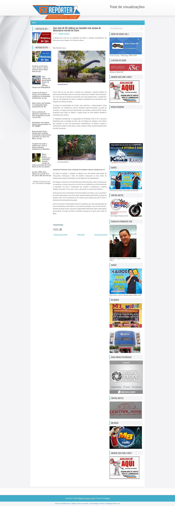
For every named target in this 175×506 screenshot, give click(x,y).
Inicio (34, 22)
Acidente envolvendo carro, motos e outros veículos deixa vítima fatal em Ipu (40, 68)
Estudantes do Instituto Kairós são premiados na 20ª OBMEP (41, 124)
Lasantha (85, 503)
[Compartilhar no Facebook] (61, 229)
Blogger (48, 183)
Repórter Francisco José (86, 498)
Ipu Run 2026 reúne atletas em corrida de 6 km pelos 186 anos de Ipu (41, 173)
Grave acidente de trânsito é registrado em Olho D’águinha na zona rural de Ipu (41, 114)
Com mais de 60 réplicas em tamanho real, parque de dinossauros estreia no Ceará (77, 29)
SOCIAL (67, 34)
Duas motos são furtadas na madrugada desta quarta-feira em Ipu (41, 105)
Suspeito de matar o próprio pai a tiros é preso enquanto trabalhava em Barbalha (41, 146)
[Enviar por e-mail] (54, 229)
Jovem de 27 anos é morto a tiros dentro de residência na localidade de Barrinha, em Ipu (41, 95)
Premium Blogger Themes (96, 503)
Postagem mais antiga (100, 234)
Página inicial (81, 234)
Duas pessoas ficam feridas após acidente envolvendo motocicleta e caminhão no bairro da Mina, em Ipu (41, 134)
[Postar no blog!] (56, 229)
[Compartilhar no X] (58, 229)
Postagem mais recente (60, 234)
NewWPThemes (66, 503)
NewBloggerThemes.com (112, 503)
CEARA (61, 34)
